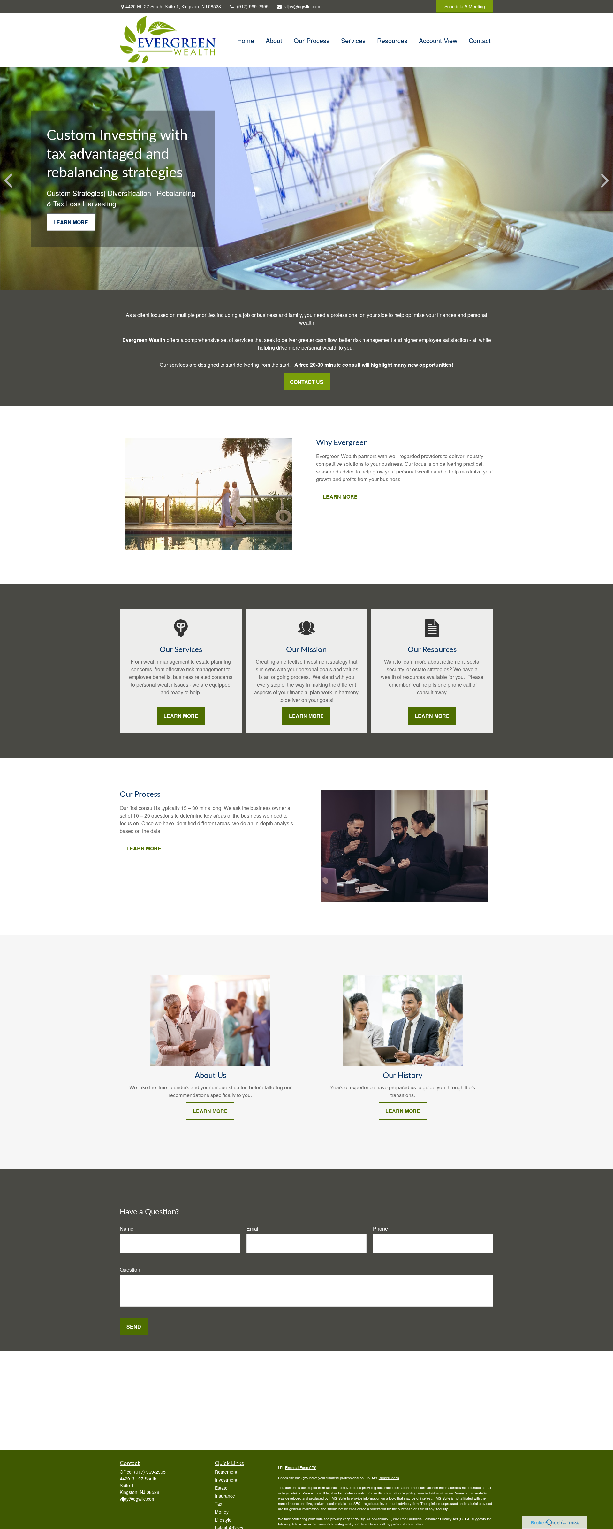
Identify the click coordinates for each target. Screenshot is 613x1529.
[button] (246, 39)
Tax (218, 1504)
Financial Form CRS (300, 1467)
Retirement (226, 1472)
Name (126, 1228)
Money (222, 1512)
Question (130, 1269)
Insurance (225, 1496)
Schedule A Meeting (464, 6)
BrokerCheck (389, 1477)
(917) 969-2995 (253, 6)
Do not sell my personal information (395, 1523)
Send (133, 1326)
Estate (221, 1488)
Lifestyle (223, 1520)
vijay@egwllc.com (302, 6)
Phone (380, 1228)
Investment (226, 1480)
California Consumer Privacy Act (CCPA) (439, 1518)
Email (253, 1228)
